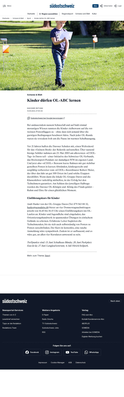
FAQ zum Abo (87, 315)
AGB (70, 362)
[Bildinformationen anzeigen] (121, 87)
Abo (95, 6)
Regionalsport (67, 14)
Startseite (31, 14)
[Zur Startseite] (62, 6)
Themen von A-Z (9, 315)
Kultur (94, 14)
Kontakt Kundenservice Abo (93, 319)
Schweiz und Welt (82, 14)
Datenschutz (81, 362)
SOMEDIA (85, 328)
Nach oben (115, 301)
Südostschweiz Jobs (50, 328)
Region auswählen (50, 14)
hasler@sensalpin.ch (37, 207)
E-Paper (45, 315)
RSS (43, 332)
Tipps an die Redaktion (11, 323)
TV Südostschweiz (49, 323)
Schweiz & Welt (18, 18)
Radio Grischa (47, 319)
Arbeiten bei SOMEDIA (91, 332)
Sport (29, 18)
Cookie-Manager (58, 362)
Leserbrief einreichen (11, 319)
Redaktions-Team (9, 328)
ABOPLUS (86, 323)
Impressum (43, 362)
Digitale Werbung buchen (92, 336)
